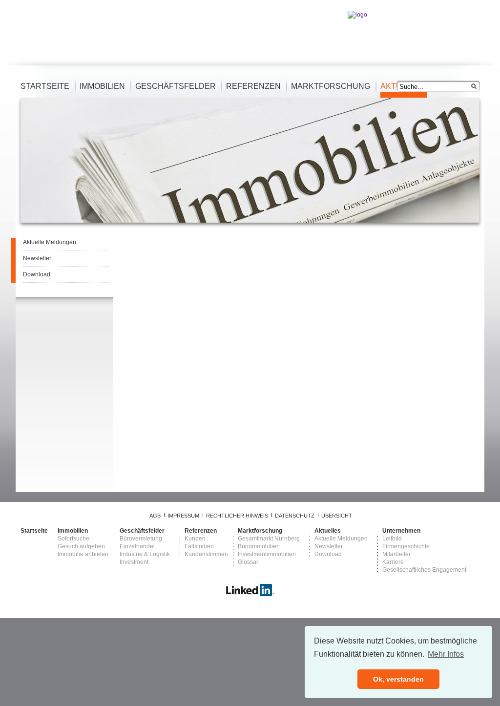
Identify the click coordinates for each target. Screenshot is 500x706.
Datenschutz (294, 516)
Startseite (45, 86)
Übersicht (336, 516)
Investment (134, 562)
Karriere (393, 562)
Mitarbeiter (396, 554)
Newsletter (37, 258)
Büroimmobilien (259, 546)
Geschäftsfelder (175, 86)
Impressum (183, 516)
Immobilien (102, 86)
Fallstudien (199, 546)
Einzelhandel (137, 546)
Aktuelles (327, 530)
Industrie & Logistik (145, 554)
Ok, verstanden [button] (398, 679)
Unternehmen (401, 530)
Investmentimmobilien (267, 554)
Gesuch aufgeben (81, 546)
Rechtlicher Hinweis (237, 516)
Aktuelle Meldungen (49, 242)
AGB (155, 516)
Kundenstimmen (206, 554)
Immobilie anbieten (83, 554)
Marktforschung (330, 86)
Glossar (248, 562)
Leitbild (392, 538)
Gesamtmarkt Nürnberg (269, 538)
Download (36, 274)
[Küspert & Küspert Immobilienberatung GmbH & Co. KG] (250, 594)
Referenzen (253, 86)
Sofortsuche (73, 538)
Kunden (195, 538)
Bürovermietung (141, 538)
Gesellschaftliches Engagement (424, 569)
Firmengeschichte (406, 546)
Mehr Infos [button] (446, 654)
